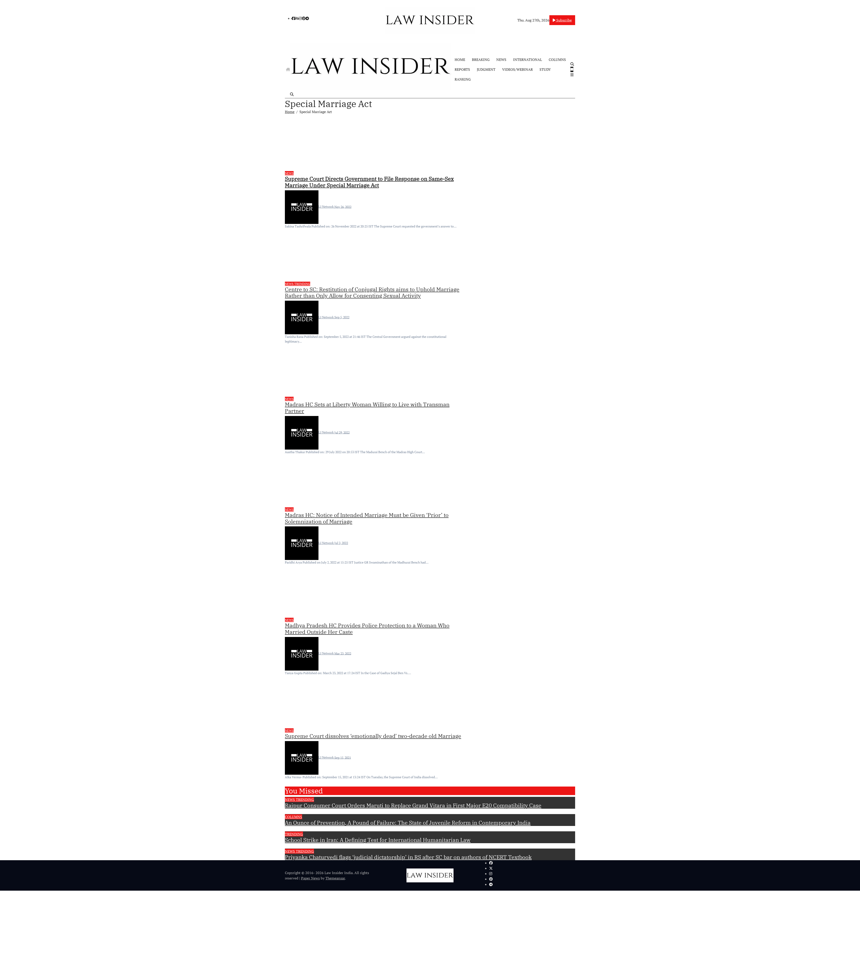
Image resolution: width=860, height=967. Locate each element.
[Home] (288, 69)
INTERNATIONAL (527, 59)
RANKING (463, 79)
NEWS (501, 59)
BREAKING (481, 59)
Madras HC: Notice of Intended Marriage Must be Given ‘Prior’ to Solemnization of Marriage (367, 518)
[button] (572, 74)
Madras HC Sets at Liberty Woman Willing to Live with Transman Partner (367, 407)
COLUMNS (557, 59)
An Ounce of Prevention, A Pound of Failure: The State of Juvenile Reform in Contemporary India (408, 822)
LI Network (326, 206)
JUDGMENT (486, 69)
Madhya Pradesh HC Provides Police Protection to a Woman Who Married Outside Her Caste (367, 628)
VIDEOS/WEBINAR (517, 69)
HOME (460, 59)
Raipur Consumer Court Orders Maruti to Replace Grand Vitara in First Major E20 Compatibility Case (413, 805)
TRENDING (302, 284)
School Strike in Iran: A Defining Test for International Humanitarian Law (378, 839)
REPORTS (462, 69)
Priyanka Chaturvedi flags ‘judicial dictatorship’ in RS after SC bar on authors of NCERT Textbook (408, 857)
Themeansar (335, 878)
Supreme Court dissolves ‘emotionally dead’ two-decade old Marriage (373, 736)
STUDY (545, 69)
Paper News (310, 878)
